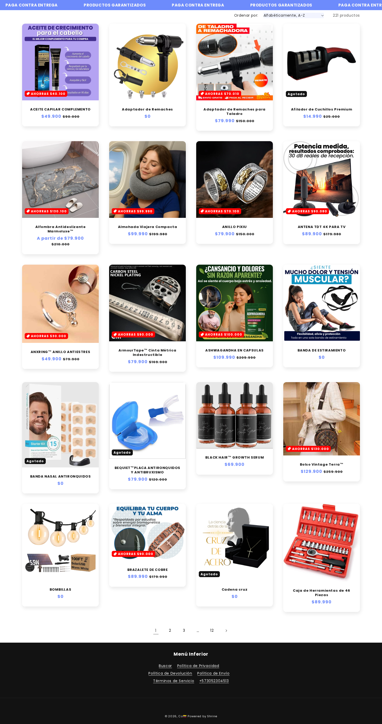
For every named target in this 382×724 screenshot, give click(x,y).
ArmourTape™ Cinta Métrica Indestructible (147, 352)
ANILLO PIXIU (234, 227)
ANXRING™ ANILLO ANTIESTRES (60, 352)
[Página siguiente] (226, 630)
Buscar (165, 665)
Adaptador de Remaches (147, 109)
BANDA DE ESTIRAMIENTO (322, 350)
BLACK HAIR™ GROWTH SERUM (234, 457)
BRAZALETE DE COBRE (147, 570)
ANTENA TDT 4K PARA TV (322, 227)
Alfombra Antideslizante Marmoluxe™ (60, 229)
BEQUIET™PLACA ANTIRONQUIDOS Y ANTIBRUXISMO (147, 470)
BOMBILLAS (60, 590)
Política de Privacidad (198, 665)
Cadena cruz (235, 590)
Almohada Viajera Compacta (147, 227)
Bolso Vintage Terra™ (322, 464)
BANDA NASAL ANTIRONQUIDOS (60, 476)
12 (212, 630)
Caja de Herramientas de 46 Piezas (321, 593)
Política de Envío (213, 673)
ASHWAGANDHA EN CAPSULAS (234, 350)
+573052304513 (214, 680)
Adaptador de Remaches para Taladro (234, 111)
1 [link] (156, 631)
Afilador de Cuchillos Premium (321, 109)
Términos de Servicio (173, 680)
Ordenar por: (246, 15)
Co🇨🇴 (182, 716)
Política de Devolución (170, 673)
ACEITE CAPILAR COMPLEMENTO (60, 109)
